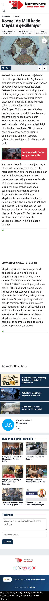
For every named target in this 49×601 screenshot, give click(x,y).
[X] (20, 568)
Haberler (6, 16)
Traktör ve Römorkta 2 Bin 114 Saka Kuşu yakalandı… (12, 504)
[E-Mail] (18, 428)
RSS (8, 579)
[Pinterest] (24, 568)
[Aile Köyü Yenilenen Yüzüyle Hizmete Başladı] (36, 471)
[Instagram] (29, 568)
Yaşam (16, 16)
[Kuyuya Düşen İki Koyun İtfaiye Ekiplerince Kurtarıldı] (12, 471)
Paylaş (7, 68)
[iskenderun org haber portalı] (27, 5)
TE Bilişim (31, 587)
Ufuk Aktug (21, 423)
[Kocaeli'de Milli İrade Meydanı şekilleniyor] (24, 50)
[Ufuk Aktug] (8, 424)
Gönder (7, 541)
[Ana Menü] (3, 5)
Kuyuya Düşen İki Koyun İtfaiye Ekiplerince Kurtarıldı (11, 482)
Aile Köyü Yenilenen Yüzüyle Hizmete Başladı (36, 481)
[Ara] (4, 11)
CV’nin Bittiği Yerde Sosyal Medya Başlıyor (35, 504)
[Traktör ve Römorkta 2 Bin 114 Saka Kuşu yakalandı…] (12, 494)
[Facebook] (15, 568)
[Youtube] (34, 568)
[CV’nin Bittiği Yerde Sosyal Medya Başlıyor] (36, 494)
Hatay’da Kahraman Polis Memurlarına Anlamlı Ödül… (12, 459)
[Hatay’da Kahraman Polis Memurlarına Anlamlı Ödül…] (12, 449)
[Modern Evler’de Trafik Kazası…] (36, 449)
